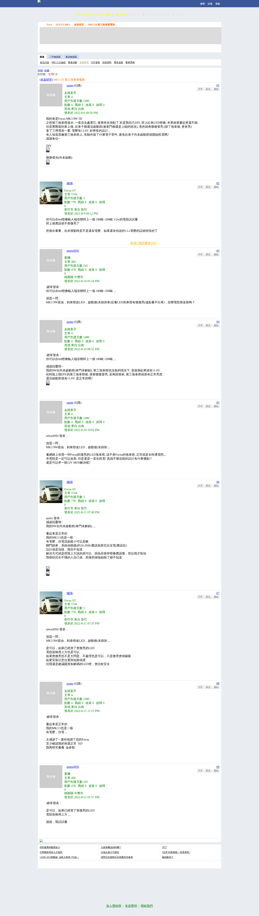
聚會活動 (72, 62)
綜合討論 (44, 62)
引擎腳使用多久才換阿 (51, 852)
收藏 (46, 70)
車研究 (180, 14)
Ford (49, 24)
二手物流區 (55, 57)
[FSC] (39, 1)
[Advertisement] (130, 35)
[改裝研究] (46, 79)
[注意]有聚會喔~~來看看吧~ (176, 852)
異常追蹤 (118, 62)
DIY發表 (95, 62)
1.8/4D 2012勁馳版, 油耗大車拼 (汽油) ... (59, 857)
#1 (217, 85)
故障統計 (166, 14)
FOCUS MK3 (63, 24)
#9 (217, 766)
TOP (200, 89)
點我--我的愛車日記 (144, 243)
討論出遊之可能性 (110, 852)
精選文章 (136, 14)
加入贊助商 (113, 905)
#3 (217, 250)
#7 (217, 593)
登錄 (217, 3)
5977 (164, 847)
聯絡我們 (147, 905)
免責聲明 (131, 905)
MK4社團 (121, 14)
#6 (217, 482)
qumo (70, 85)
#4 (217, 321)
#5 (217, 402)
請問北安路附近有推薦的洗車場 (117, 857)
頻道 (42, 57)
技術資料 (106, 62)
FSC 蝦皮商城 (84, 14)
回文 (208, 89)
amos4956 (73, 250)
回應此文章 (211, 47)
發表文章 (176, 47)
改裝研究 (79, 24)
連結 (216, 89)
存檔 (40, 70)
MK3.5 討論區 (59, 62)
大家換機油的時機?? (111, 847)
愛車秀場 (130, 62)
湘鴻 (70, 183)
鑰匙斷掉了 (167, 857)
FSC (41, 24)
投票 (193, 47)
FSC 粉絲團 (103, 14)
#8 (217, 683)
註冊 (210, 3)
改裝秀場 (151, 14)
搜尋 (202, 3)
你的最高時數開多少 (50, 847)
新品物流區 (71, 57)
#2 (217, 183)
